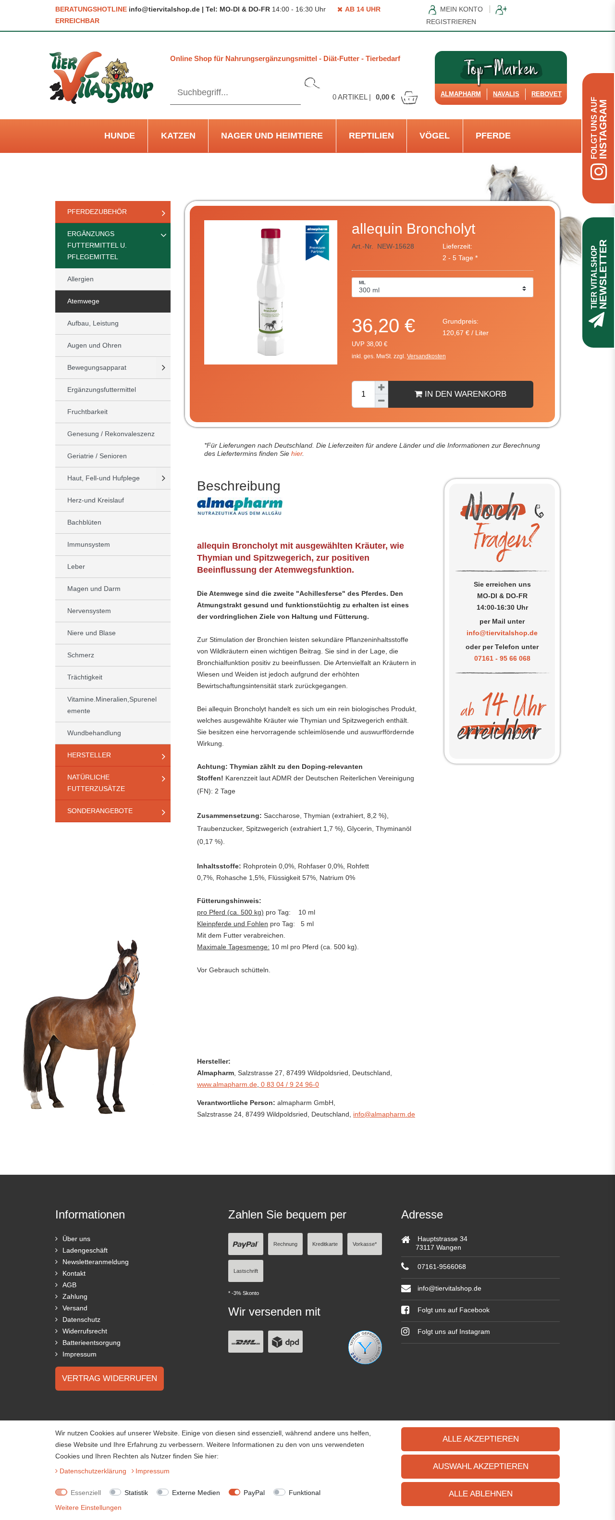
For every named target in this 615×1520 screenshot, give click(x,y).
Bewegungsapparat (96, 367)
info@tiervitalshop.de (502, 633)
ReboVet (546, 94)
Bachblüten (84, 522)
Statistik (136, 1492)
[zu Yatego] (365, 1346)
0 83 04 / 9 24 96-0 (289, 1084)
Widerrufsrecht (84, 1331)
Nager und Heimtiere (272, 135)
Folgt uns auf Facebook (453, 1310)
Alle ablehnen (481, 1493)
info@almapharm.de (384, 1114)
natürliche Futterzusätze (96, 782)
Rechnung (285, 1244)
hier (295, 453)
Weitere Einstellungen (88, 1507)
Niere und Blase (91, 633)
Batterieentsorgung (91, 1342)
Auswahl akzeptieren (481, 1466)
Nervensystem (89, 611)
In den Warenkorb (464, 394)
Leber (76, 566)
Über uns (76, 1239)
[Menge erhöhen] (381, 387)
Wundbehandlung (94, 733)
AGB (69, 1285)
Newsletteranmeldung (95, 1262)
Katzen (178, 135)
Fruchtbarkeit (87, 411)
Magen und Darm (94, 588)
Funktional (304, 1492)
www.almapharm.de (227, 1084)
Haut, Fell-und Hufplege (103, 478)
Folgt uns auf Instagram (453, 1331)
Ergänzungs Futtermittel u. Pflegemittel (97, 245)
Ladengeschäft (85, 1250)
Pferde (493, 135)
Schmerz (80, 655)
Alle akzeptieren (481, 1439)
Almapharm (461, 94)
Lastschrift (246, 1271)
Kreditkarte (325, 1244)
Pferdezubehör (97, 211)
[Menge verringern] (381, 401)
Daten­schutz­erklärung (94, 1471)
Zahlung (74, 1296)
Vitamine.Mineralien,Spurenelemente (112, 705)
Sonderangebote (100, 811)
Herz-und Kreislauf (95, 500)
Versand (74, 1308)
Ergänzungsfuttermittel (101, 389)
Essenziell (86, 1492)
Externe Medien (196, 1492)
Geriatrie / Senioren (97, 456)
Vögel (434, 135)
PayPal (254, 1492)
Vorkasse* (365, 1244)
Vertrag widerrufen (109, 1378)
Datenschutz (81, 1319)
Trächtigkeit (84, 677)
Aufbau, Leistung (93, 323)
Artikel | (363, 97)
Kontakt (74, 1273)
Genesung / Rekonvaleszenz (111, 434)
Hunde (119, 135)
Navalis (506, 94)
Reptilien (371, 135)
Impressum (79, 1354)
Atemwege (83, 301)
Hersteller (89, 755)
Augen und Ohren (94, 345)
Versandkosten (426, 356)
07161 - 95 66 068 (502, 658)
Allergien (80, 279)
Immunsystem (88, 544)
